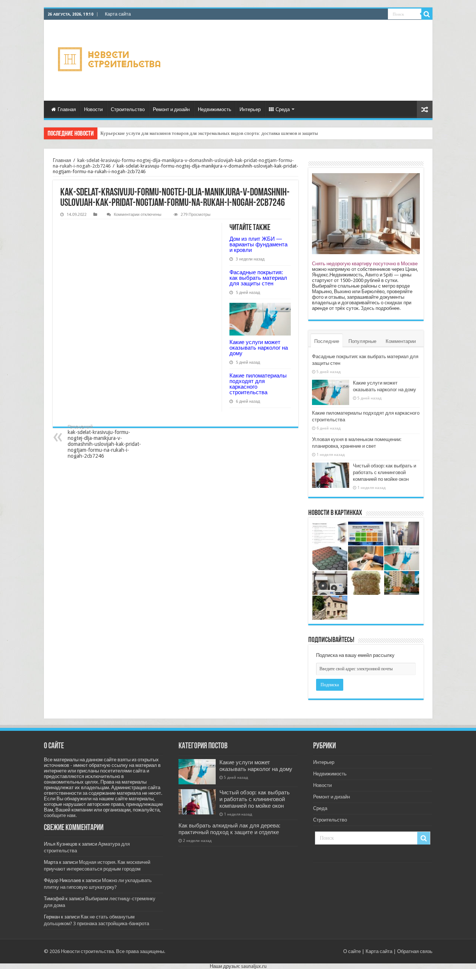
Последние (326, 341)
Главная (67, 109)
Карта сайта (118, 14)
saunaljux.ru (254, 966)
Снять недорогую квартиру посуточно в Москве (365, 263)
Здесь (367, 308)
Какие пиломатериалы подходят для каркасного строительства (258, 383)
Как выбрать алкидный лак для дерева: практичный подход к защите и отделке (229, 829)
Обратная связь (414, 951)
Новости (93, 109)
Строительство (128, 109)
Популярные (362, 341)
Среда (283, 109)
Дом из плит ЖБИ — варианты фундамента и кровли (258, 244)
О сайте (352, 951)
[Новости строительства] (110, 60)
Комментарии (401, 341)
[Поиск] (426, 14)
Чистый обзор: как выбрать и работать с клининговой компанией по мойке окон (384, 472)
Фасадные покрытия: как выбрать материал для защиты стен (258, 277)
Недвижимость (214, 109)
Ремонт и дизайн (171, 109)
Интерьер (250, 109)
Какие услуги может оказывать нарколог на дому (258, 347)
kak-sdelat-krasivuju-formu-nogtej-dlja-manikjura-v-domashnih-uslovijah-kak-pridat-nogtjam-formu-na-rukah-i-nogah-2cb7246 (104, 441)
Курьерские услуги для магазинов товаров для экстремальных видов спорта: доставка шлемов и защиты (209, 133)
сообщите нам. (60, 815)
